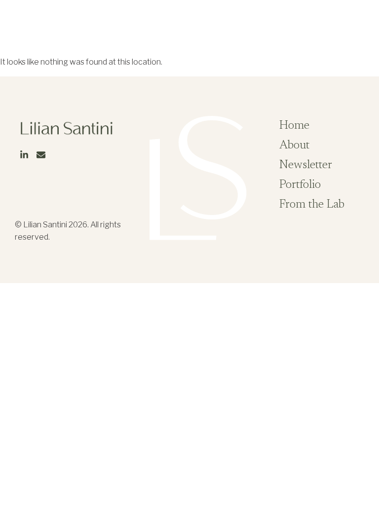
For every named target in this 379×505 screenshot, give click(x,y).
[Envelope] (364, 31)
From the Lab (311, 205)
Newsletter (305, 165)
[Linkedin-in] (349, 31)
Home (294, 126)
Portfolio (300, 185)
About (294, 145)
